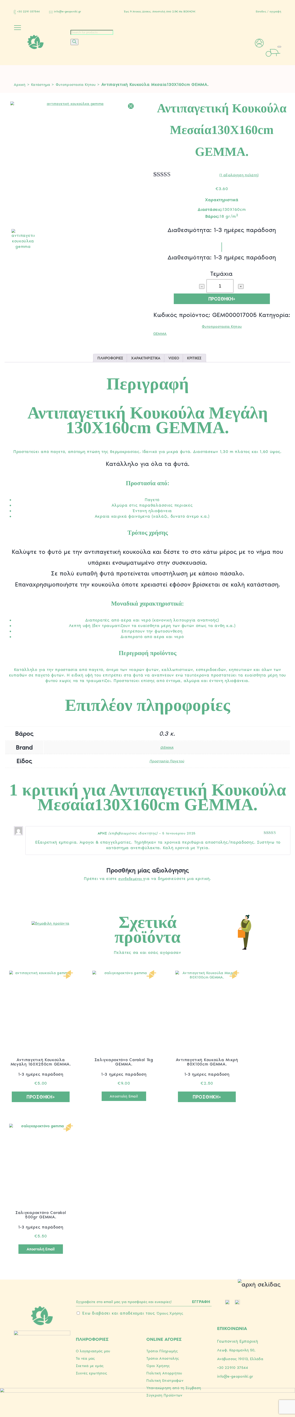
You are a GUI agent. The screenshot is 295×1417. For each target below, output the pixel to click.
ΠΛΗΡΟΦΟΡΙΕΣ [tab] (110, 358)
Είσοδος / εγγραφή (268, 11)
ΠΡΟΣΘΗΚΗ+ (221, 299)
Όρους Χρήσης (169, 1313)
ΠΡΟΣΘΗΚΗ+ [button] (41, 1097)
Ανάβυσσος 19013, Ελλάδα (240, 1359)
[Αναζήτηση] (74, 42)
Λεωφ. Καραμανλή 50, (236, 1350)
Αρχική (20, 84)
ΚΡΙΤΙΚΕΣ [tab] (194, 358)
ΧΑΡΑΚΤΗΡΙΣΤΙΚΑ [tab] (145, 358)
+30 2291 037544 (28, 11)
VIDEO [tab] (173, 358)
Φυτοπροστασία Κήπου (76, 84)
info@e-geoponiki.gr (67, 11)
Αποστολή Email (124, 1096)
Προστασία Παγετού (166, 761)
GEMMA (160, 333)
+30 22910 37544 (232, 1367)
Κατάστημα (40, 84)
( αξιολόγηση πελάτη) (239, 175)
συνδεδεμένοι (130, 879)
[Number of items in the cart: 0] (279, 46)
